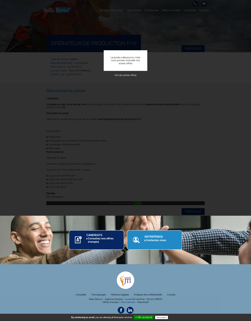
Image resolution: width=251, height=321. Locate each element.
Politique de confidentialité (148, 294)
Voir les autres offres (125, 75)
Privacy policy (175, 317)
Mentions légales (120, 294)
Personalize (161, 317)
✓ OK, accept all (143, 317)
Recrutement (128, 302)
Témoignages (98, 294)
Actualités (81, 294)
